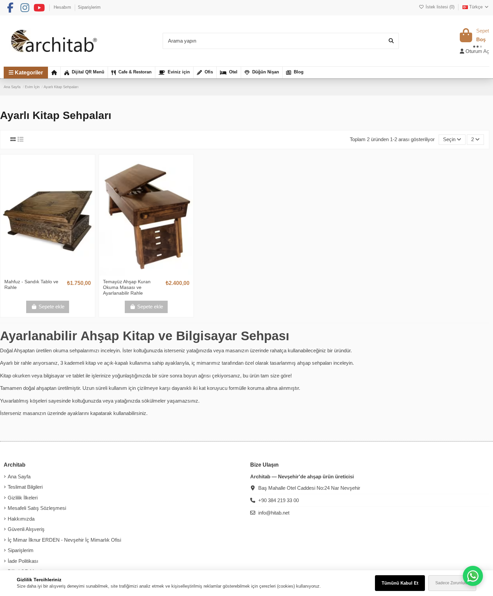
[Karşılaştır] (47, 273)
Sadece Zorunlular (452, 583)
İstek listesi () (439, 6)
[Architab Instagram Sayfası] (24, 7)
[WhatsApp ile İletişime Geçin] (473, 576)
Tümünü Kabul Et (400, 583)
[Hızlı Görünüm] (57, 273)
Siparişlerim (89, 7)
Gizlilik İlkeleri (23, 497)
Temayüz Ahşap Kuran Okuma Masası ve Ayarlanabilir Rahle (127, 287)
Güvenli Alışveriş (26, 529)
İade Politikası (23, 561)
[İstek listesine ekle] (37, 273)
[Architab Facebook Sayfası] (10, 7)
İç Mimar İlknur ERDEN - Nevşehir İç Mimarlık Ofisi (64, 540)
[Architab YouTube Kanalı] (39, 7)
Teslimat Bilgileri (25, 487)
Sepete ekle (51, 306)
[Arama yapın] (391, 41)
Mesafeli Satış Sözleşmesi (37, 508)
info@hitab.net (273, 513)
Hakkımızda (21, 519)
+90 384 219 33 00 (278, 500)
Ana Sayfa (19, 476)
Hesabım (63, 7)
